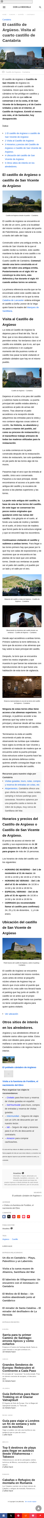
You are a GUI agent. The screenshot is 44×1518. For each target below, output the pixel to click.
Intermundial (13, 1116)
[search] (40, 7)
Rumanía (5, 1474)
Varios (5, 1359)
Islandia (6, 1388)
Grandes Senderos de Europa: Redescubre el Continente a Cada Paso (19, 1367)
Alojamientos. (11, 788)
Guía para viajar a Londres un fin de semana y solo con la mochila (20, 1423)
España (21, 14)
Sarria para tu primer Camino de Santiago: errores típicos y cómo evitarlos (18, 1339)
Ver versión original (30, 1501)
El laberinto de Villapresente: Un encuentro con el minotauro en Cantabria (21, 1283)
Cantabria (31, 14)
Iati (8, 1127)
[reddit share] (18, 1216)
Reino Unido (7, 1415)
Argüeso (5, 1239)
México (5, 1442)
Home (4, 14)
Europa (12, 14)
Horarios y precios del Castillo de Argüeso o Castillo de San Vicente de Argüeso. (23, 148)
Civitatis (10, 1097)
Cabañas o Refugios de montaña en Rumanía (18, 1481)
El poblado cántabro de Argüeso (19, 1067)
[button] (16, 2)
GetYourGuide (14, 1105)
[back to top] (38, 1508)
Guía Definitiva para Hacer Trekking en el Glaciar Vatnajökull (20, 1397)
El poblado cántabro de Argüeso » (27, 1195)
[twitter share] (9, 1216)
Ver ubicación (11, 1014)
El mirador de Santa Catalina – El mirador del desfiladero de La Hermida (21, 1311)
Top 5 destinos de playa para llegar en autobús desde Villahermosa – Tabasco (19, 1452)
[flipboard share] (28, 1216)
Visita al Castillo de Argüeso (19, 140)
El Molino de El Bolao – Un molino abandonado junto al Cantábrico (18, 1297)
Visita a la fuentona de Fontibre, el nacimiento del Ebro (20, 1083)
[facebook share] (4, 1216)
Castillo (15, 1239)
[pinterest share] (13, 1216)
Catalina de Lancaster (13, 300)
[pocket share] (23, 1216)
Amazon (11, 1138)
